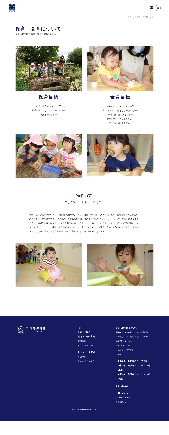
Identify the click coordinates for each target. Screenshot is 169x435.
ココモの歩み (122, 386)
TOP (80, 328)
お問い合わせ (122, 393)
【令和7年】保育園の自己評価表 (131, 361)
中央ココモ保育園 (86, 352)
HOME (131, 17)
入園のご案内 (84, 332)
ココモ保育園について (126, 328)
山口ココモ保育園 (86, 336)
